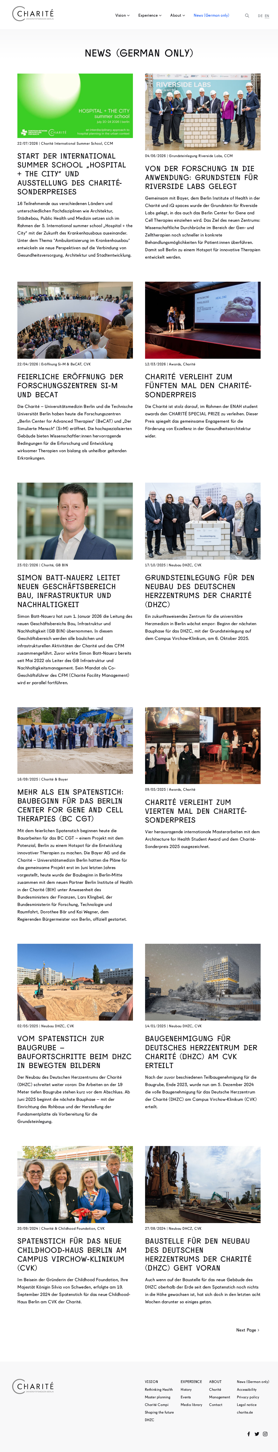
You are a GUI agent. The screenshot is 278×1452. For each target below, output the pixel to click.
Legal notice (246, 1405)
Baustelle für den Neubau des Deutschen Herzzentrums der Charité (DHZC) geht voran (198, 1254)
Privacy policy (248, 1397)
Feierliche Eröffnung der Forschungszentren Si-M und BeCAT (70, 385)
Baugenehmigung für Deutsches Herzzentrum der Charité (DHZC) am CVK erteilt (201, 1052)
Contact (215, 1405)
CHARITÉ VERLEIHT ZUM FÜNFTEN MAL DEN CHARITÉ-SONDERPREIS (198, 385)
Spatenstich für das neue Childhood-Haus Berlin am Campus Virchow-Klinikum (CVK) (72, 1254)
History (186, 1390)
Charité (215, 1390)
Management (219, 1397)
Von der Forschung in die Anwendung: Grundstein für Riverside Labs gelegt (201, 177)
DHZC (149, 1420)
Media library (191, 1405)
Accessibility (247, 1390)
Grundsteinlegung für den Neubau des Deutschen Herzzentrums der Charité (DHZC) (200, 591)
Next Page (246, 1330)
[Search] (247, 15)
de (260, 16)
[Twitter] (257, 1434)
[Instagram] (265, 1434)
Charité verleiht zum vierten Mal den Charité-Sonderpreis (196, 811)
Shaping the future (159, 1412)
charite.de (245, 1412)
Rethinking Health (159, 1390)
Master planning (157, 1397)
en (267, 16)
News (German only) (211, 15)
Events (186, 1397)
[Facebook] (249, 1434)
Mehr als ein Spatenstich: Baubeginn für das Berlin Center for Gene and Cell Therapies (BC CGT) (70, 805)
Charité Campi (157, 1405)
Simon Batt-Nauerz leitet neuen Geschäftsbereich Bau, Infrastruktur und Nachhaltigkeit (69, 591)
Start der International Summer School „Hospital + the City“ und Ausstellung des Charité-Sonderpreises (71, 174)
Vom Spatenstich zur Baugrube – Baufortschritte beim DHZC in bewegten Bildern (74, 1052)
